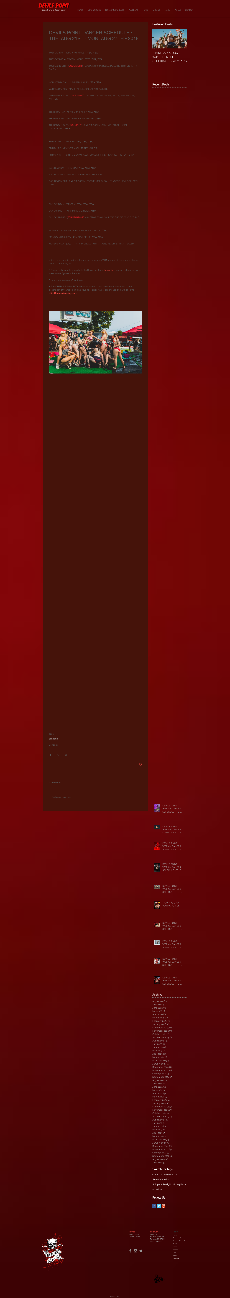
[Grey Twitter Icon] (141, 1251)
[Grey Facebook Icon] (130, 1251)
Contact (176, 1259)
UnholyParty (179, 1184)
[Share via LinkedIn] (65, 754)
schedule (53, 738)
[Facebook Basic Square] (154, 1206)
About (175, 1256)
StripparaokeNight (161, 1184)
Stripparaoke (177, 1238)
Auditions (176, 1244)
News (175, 1247)
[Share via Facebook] (50, 754)
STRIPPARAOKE (169, 1174)
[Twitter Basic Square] (159, 1206)
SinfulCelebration (161, 1179)
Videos (175, 1250)
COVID (155, 1174)
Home (175, 1235)
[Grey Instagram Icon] (135, 1251)
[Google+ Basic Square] (163, 1206)
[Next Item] (181, 38)
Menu (175, 1253)
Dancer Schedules (179, 1241)
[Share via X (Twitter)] (58, 754)
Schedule (54, 744)
